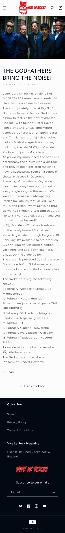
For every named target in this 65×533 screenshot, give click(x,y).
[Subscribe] (54, 492)
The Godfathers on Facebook (23, 357)
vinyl (17, 274)
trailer (36, 254)
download (10, 269)
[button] (4, 8)
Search (12, 414)
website (48, 347)
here (13, 249)
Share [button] (11, 372)
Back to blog (35, 386)
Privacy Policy (17, 422)
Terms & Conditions (20, 430)
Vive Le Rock (36, 529)
